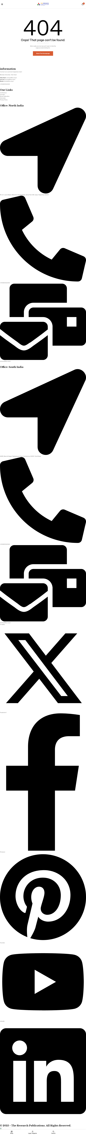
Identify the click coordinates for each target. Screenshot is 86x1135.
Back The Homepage (43, 53)
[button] (82, 4)
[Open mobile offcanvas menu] (2, 4)
